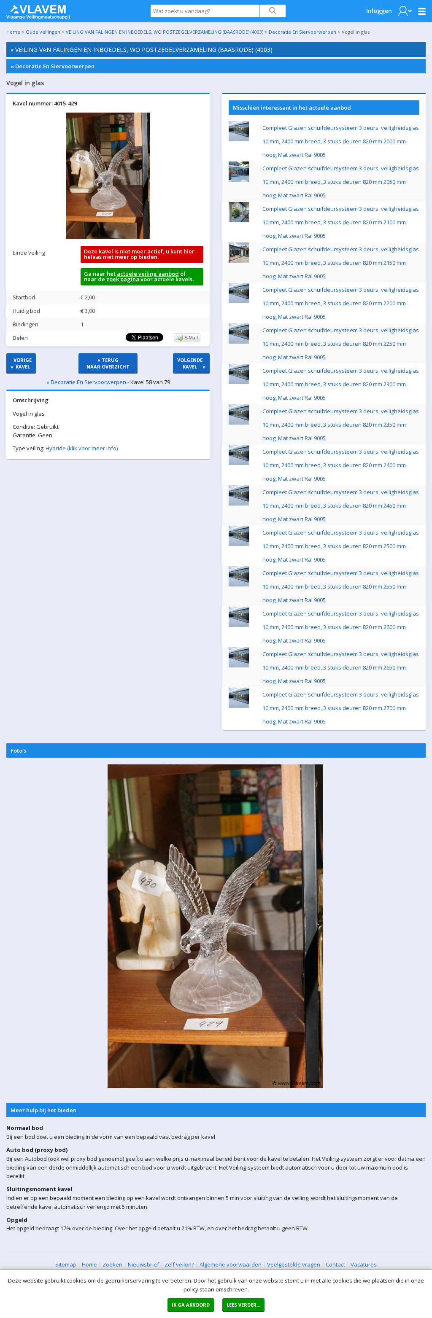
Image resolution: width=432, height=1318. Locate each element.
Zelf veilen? (179, 1264)
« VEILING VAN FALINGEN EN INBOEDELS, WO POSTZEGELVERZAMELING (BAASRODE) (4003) (142, 50)
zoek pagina (122, 279)
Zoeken (112, 1264)
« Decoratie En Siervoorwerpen (52, 66)
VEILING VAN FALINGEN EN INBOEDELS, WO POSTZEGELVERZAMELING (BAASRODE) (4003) (164, 32)
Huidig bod (26, 311)
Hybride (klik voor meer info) (82, 448)
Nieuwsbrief (143, 1264)
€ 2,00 (88, 297)
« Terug (108, 363)
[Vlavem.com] (38, 10)
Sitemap (65, 1264)
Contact (335, 1264)
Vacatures (364, 1264)
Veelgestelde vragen (293, 1264)
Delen (20, 338)
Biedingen (25, 324)
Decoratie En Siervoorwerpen (302, 32)
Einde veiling (29, 252)
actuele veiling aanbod (148, 273)
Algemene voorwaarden (231, 1264)
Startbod (24, 297)
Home (13, 32)
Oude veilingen (43, 32)
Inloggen (379, 11)
